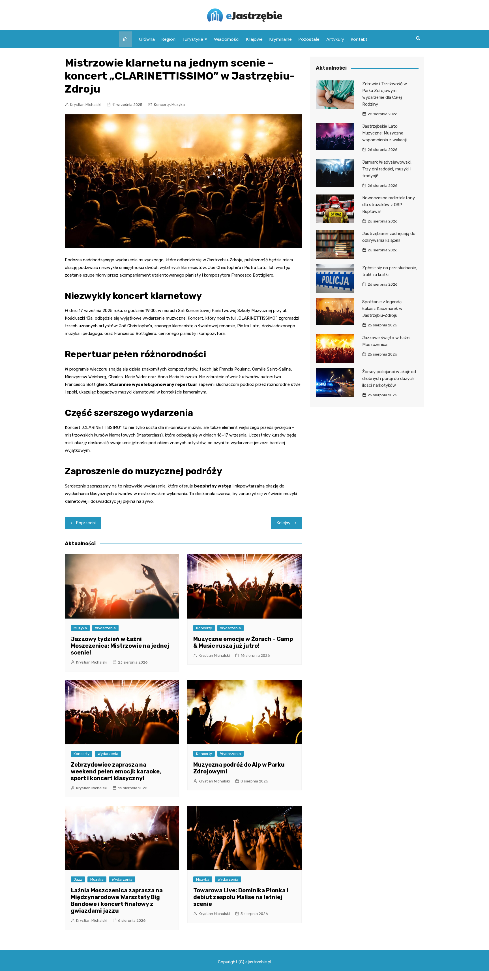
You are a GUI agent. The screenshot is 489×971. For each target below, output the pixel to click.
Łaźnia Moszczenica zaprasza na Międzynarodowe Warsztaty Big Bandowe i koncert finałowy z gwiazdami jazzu (117, 900)
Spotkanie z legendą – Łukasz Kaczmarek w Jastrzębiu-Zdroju (383, 308)
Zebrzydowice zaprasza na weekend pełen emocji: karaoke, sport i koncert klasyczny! (116, 771)
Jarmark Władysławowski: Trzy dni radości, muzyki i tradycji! (386, 169)
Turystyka (192, 39)
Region (168, 39)
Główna (147, 39)
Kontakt (359, 39)
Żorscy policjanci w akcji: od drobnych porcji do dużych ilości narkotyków (389, 378)
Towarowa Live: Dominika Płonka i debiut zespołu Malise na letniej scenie (240, 897)
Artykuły (335, 39)
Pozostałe (309, 39)
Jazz (78, 879)
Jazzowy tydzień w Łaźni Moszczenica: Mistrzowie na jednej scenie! (120, 646)
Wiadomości (226, 39)
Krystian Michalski (85, 104)
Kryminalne (280, 39)
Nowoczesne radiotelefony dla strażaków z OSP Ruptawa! (388, 204)
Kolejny (283, 523)
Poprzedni (86, 523)
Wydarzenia (105, 628)
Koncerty (162, 104)
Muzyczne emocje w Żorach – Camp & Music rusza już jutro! (243, 642)
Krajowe (254, 39)
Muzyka (178, 104)
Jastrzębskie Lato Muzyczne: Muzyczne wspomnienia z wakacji (384, 133)
